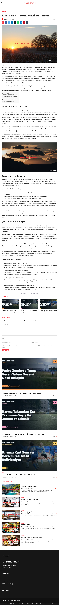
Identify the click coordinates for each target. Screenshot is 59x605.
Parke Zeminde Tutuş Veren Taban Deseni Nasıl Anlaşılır (9, 311)
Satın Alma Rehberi (6, 582)
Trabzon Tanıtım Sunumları (29, 486)
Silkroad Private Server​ (37, 603)
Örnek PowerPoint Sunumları (29, 499)
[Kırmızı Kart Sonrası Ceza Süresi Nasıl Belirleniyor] (48, 304)
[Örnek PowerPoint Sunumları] (11, 502)
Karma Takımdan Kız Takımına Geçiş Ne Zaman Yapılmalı (29, 311)
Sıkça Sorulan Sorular (8, 101)
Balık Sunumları (25, 524)
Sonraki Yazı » (34, 293)
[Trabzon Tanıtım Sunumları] (11, 489)
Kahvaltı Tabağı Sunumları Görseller (31, 537)
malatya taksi (50, 603)
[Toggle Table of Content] (16, 94)
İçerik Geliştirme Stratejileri (10, 99)
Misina (3, 580)
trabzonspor (4, 603)
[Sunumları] (29, 2)
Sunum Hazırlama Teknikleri (10, 96)
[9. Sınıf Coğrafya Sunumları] (11, 515)
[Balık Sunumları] (11, 527)
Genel (8, 8)
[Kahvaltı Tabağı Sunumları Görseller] (11, 540)
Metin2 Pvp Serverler (12, 603)
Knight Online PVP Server (25, 603)
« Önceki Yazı (24, 293)
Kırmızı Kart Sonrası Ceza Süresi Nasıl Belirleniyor (48, 311)
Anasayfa (4, 8)
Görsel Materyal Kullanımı (10, 98)
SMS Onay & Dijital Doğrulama (9, 584)
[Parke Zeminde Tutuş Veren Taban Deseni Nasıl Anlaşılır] (10, 304)
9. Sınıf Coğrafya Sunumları (29, 512)
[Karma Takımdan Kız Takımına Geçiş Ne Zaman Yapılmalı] (29, 304)
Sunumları (6, 19)
